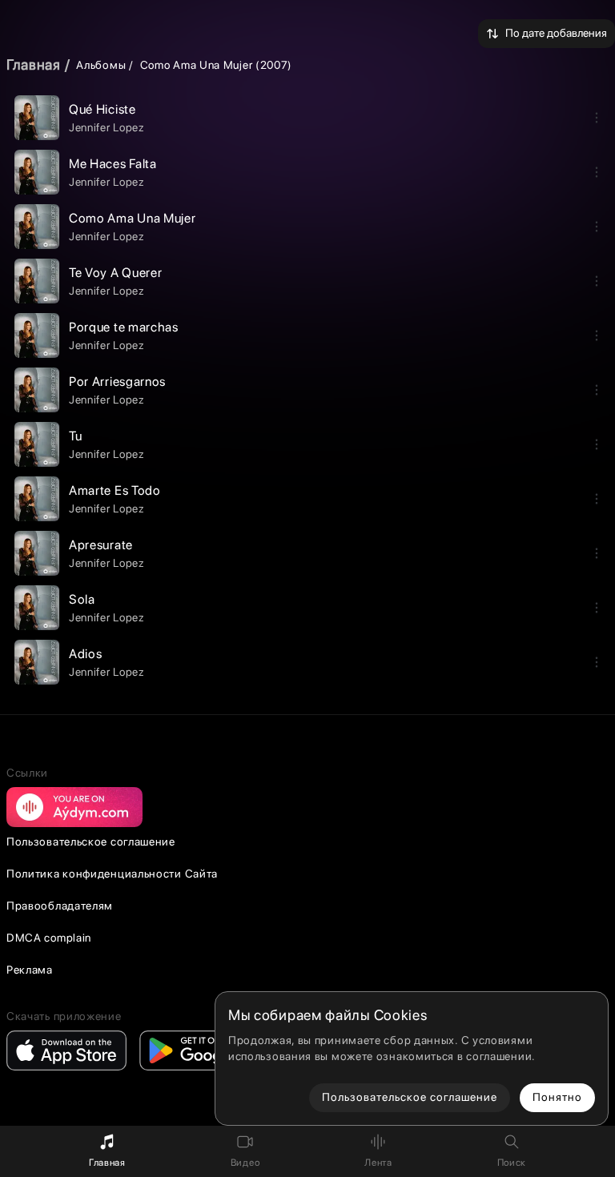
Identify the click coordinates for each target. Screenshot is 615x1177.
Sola (82, 599)
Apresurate (101, 544)
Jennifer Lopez (107, 127)
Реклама (29, 969)
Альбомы (101, 64)
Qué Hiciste (102, 109)
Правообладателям (59, 905)
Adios (85, 653)
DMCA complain (48, 937)
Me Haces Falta (113, 163)
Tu (75, 436)
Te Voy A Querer (116, 272)
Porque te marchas (124, 327)
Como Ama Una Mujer (132, 218)
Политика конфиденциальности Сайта (112, 873)
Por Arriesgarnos (117, 381)
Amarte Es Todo (115, 490)
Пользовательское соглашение (90, 841)
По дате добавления (556, 32)
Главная (33, 64)
